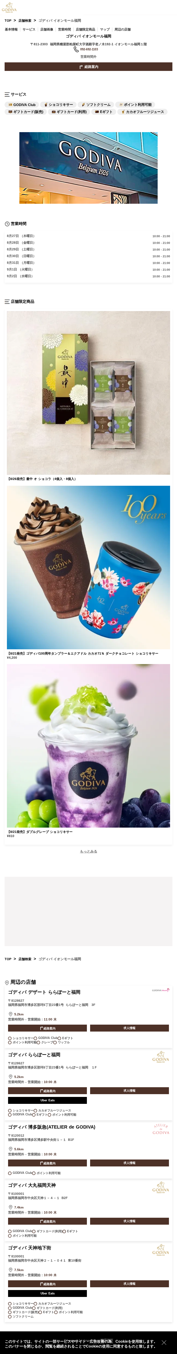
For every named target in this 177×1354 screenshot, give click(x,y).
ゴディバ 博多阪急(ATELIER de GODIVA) (51, 1126)
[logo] (12, 7)
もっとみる (88, 851)
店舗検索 (24, 20)
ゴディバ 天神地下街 (29, 1247)
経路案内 (90, 67)
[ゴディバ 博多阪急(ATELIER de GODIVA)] (161, 1134)
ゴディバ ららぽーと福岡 (34, 1054)
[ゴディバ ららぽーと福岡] (161, 1062)
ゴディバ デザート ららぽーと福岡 (44, 992)
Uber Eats (48, 1100)
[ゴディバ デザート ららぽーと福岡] (161, 991)
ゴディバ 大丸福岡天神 (32, 1185)
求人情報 (130, 1028)
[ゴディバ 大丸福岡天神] (161, 1192)
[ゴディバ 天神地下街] (161, 1255)
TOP (8, 20)
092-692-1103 (89, 49)
